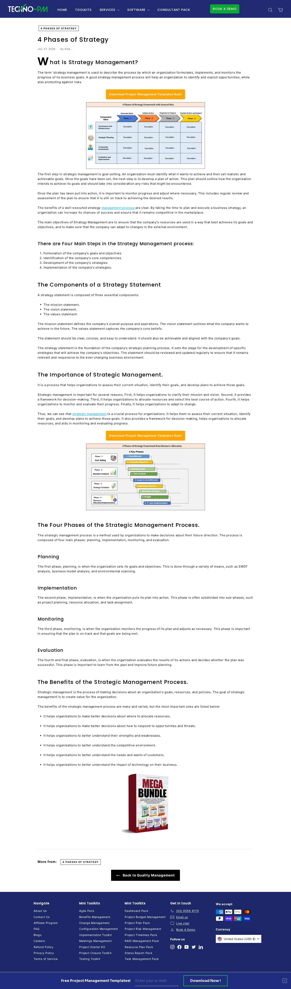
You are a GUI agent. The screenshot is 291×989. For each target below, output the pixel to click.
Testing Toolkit (89, 959)
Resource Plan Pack (139, 947)
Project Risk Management (143, 928)
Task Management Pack (142, 959)
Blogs (38, 935)
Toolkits (83, 10)
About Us (40, 910)
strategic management (89, 414)
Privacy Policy (44, 953)
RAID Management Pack (142, 941)
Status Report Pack (139, 953)
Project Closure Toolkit (95, 953)
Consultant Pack (173, 10)
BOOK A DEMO (225, 9)
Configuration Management (98, 928)
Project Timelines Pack (141, 935)
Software (136, 10)
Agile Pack (86, 910)
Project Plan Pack (137, 923)
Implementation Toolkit (95, 935)
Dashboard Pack (136, 910)
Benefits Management (94, 917)
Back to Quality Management (148, 875)
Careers (39, 941)
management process (118, 208)
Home (62, 10)
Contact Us (42, 917)
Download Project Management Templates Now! (145, 94)
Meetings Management (95, 941)
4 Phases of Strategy (59, 28)
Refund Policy (43, 947)
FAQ (36, 928)
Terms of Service (46, 959)
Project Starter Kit (92, 947)
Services (108, 10)
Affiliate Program (46, 923)
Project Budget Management (145, 917)
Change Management (94, 923)
